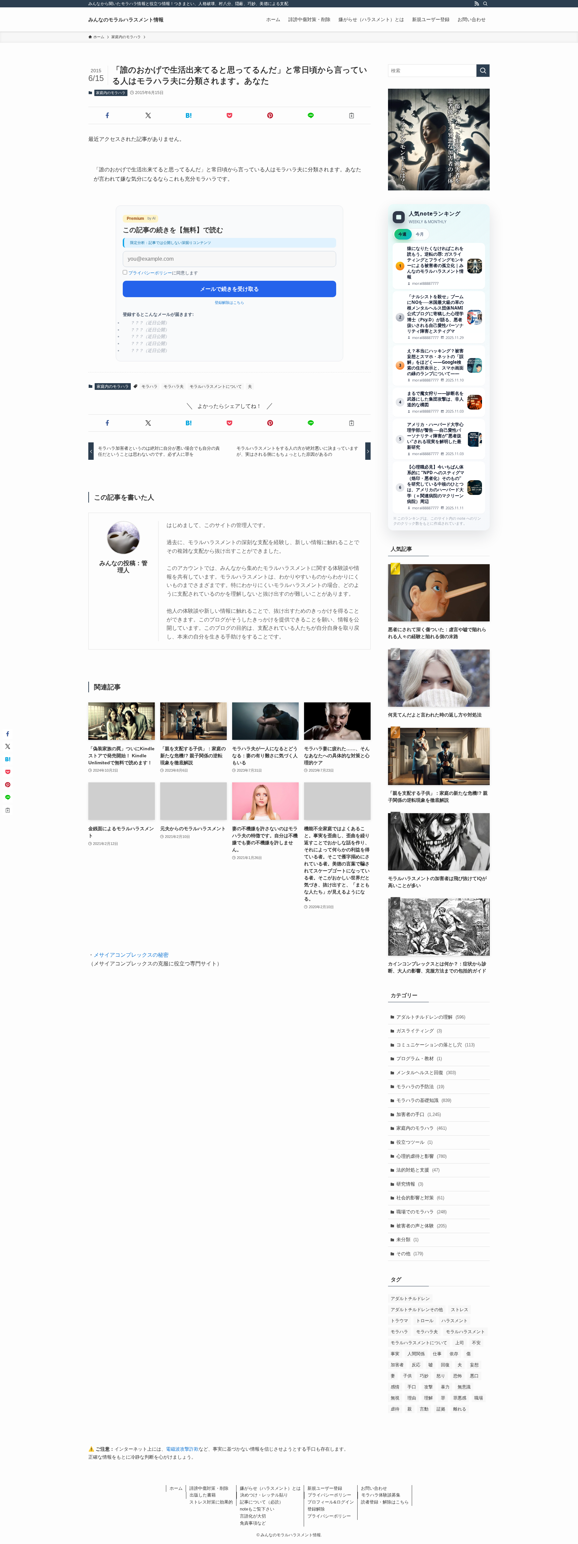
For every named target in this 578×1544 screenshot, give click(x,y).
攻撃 (428, 1386)
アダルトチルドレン (410, 1298)
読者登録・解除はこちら (385, 1502)
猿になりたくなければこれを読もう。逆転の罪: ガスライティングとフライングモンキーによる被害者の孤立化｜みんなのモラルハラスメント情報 (439, 266)
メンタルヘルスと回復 (426, 1072)
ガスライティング (419, 1030)
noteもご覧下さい (257, 1509)
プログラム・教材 (419, 1058)
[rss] (476, 3)
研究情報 (409, 1184)
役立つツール (414, 1142)
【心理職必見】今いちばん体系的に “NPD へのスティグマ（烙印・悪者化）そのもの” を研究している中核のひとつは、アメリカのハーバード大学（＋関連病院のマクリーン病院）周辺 (439, 487)
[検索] (485, 3)
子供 (407, 1375)
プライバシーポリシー (150, 272)
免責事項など (253, 1523)
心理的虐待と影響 (421, 1156)
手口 (411, 1386)
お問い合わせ (374, 1488)
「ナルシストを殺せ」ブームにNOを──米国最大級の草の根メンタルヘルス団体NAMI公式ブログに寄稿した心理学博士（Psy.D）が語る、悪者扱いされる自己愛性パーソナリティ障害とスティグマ (439, 317)
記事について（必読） (261, 1502)
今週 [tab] (402, 234)
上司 (459, 1342)
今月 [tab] (420, 234)
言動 (424, 1408)
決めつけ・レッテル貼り (264, 1494)
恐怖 (457, 1375)
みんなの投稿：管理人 (123, 567)
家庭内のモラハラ (110, 93)
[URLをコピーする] (351, 115)
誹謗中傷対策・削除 (208, 1488)
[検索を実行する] (483, 70)
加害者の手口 (418, 1114)
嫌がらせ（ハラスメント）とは (270, 1488)
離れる (459, 1408)
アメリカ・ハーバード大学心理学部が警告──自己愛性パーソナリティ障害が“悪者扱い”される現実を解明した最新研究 (439, 439)
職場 (478, 1397)
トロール (425, 1320)
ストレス (459, 1309)
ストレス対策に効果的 (211, 1502)
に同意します (163, 272)
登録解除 (316, 1509)
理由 (411, 1397)
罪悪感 (459, 1397)
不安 (476, 1342)
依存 (454, 1353)
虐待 (395, 1408)
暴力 (445, 1386)
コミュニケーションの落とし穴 (435, 1044)
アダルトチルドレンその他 (417, 1309)
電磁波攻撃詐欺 (182, 1449)
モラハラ (149, 386)
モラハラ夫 (174, 386)
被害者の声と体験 (421, 1225)
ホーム (176, 1488)
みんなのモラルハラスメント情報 (126, 19)
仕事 (437, 1353)
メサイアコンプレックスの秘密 (131, 955)
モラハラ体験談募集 (380, 1494)
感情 (395, 1386)
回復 (445, 1364)
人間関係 (416, 1353)
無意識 (464, 1386)
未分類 (407, 1239)
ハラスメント (455, 1320)
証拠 (441, 1408)
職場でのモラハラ (421, 1211)
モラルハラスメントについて (216, 386)
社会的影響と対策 (420, 1197)
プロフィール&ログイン (330, 1502)
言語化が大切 (253, 1516)
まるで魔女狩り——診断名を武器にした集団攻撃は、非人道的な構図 (439, 402)
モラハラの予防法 (420, 1086)
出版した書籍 (203, 1494)
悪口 (474, 1375)
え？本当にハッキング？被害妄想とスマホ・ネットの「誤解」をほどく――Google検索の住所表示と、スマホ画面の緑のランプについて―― (439, 365)
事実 (395, 1353)
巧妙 (424, 1375)
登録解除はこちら (229, 303)
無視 (395, 1397)
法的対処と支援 (418, 1170)
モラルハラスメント (465, 1331)
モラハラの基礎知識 (423, 1100)
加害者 (397, 1364)
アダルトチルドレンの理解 (430, 1017)
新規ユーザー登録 (324, 1488)
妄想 (474, 1364)
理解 (428, 1397)
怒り (441, 1375)
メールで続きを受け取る (229, 289)
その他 (409, 1253)
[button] (107, 115)
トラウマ (399, 1320)
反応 (416, 1364)
